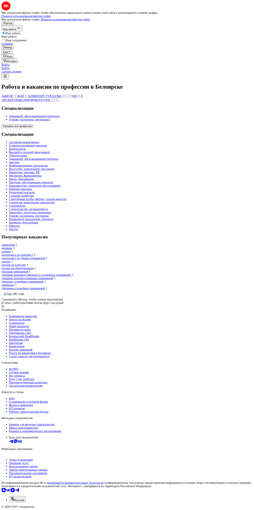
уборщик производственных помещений (27, 278)
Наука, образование (21, 179)
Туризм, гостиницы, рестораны (29, 215)
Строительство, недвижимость (28, 209)
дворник (6, 248)
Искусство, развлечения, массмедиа (31, 168)
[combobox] (17, 499)
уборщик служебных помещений (22, 281)
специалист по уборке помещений (23, 258)
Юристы (14, 225)
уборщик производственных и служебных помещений (36, 274)
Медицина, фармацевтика (25, 175)
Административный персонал (28, 145)
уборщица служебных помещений (23, 288)
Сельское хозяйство (21, 195)
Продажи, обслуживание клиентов (31, 182)
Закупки (14, 162)
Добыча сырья (18, 155)
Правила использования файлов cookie (65, 19)
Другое (13, 229)
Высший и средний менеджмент (29, 152)
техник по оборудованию (17, 268)
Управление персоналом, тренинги (31, 219)
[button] (5, 64)
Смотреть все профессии (17, 126)
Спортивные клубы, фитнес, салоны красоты (37, 199)
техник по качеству (13, 264)
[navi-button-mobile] (5, 76)
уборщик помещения (14, 271)
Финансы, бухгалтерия (23, 222)
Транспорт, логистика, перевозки (30, 212)
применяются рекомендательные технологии (75, 482)
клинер (6, 251)
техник (5, 261)
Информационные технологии (28, 165)
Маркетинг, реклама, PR (24, 172)
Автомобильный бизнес (24, 142)
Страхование (17, 205)
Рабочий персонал (20, 189)
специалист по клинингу (17, 254)
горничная (8, 244)
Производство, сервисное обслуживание (35, 185)
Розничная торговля (21, 192)
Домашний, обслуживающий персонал (33, 158)
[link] (7, 56)
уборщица (7, 285)
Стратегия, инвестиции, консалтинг (32, 202)
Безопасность (17, 148)
